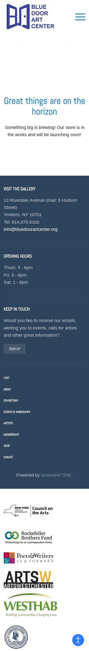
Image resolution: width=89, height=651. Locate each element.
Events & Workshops (17, 412)
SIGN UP (14, 348)
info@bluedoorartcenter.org (31, 229)
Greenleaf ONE (56, 475)
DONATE (8, 457)
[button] (80, 17)
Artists (8, 423)
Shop (7, 446)
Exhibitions (11, 401)
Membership (11, 435)
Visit (6, 378)
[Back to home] (30, 17)
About (7, 389)
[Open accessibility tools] (78, 640)
